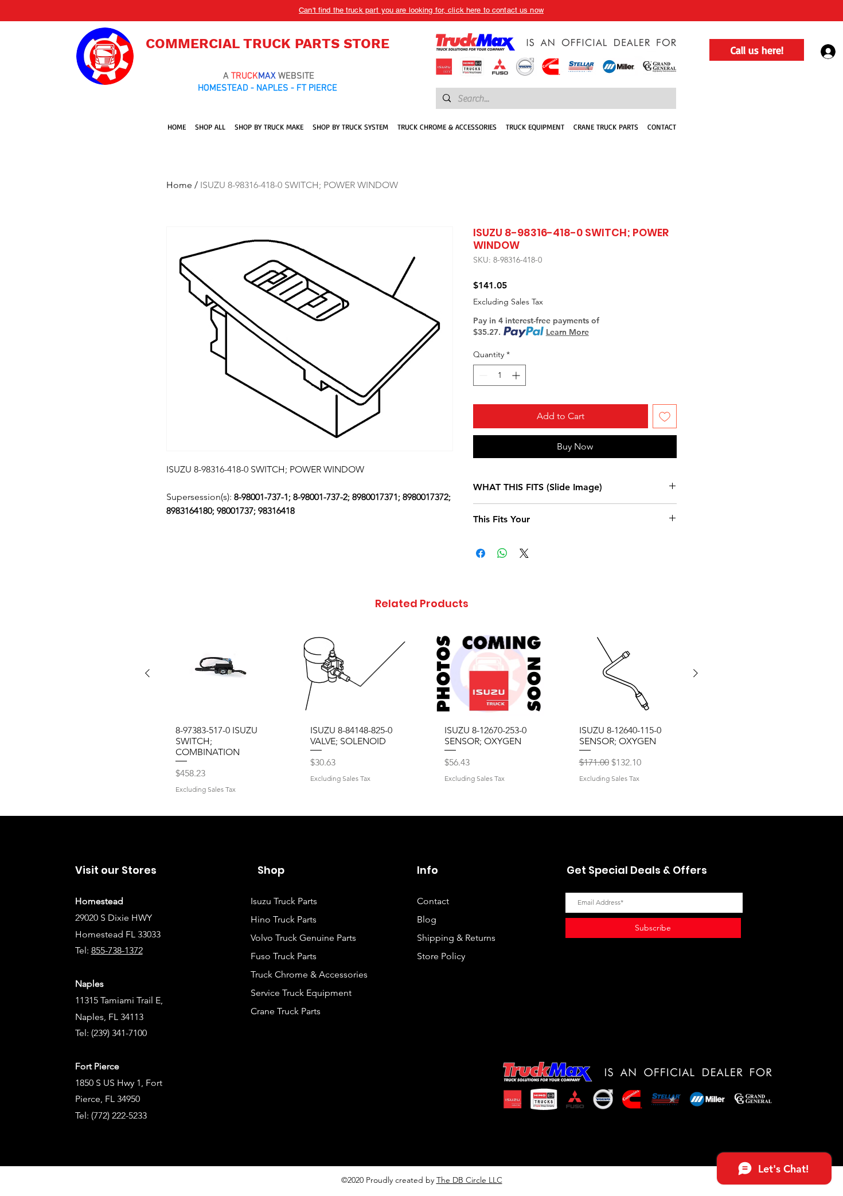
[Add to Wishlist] (665, 416)
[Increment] (517, 375)
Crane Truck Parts (286, 1011)
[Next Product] (695, 673)
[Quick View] (220, 674)
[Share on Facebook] (480, 553)
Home (179, 184)
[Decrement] (482, 375)
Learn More (567, 332)
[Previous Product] (147, 673)
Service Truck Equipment (301, 992)
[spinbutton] (499, 375)
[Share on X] (524, 553)
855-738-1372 (117, 950)
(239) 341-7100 (119, 1032)
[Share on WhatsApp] (502, 553)
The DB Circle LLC (469, 1180)
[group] (421, 719)
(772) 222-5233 (119, 1115)
